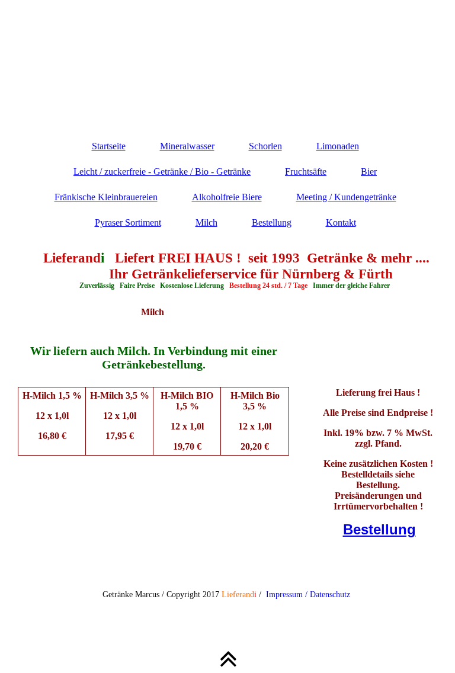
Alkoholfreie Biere (227, 197)
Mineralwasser (187, 146)
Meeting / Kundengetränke (346, 197)
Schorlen (265, 146)
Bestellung (271, 222)
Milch (206, 222)
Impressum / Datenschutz (308, 594)
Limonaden (337, 146)
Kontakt (341, 222)
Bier (369, 171)
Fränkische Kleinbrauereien (106, 197)
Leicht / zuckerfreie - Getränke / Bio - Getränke (162, 171)
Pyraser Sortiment (128, 222)
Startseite (109, 146)
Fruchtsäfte (305, 171)
